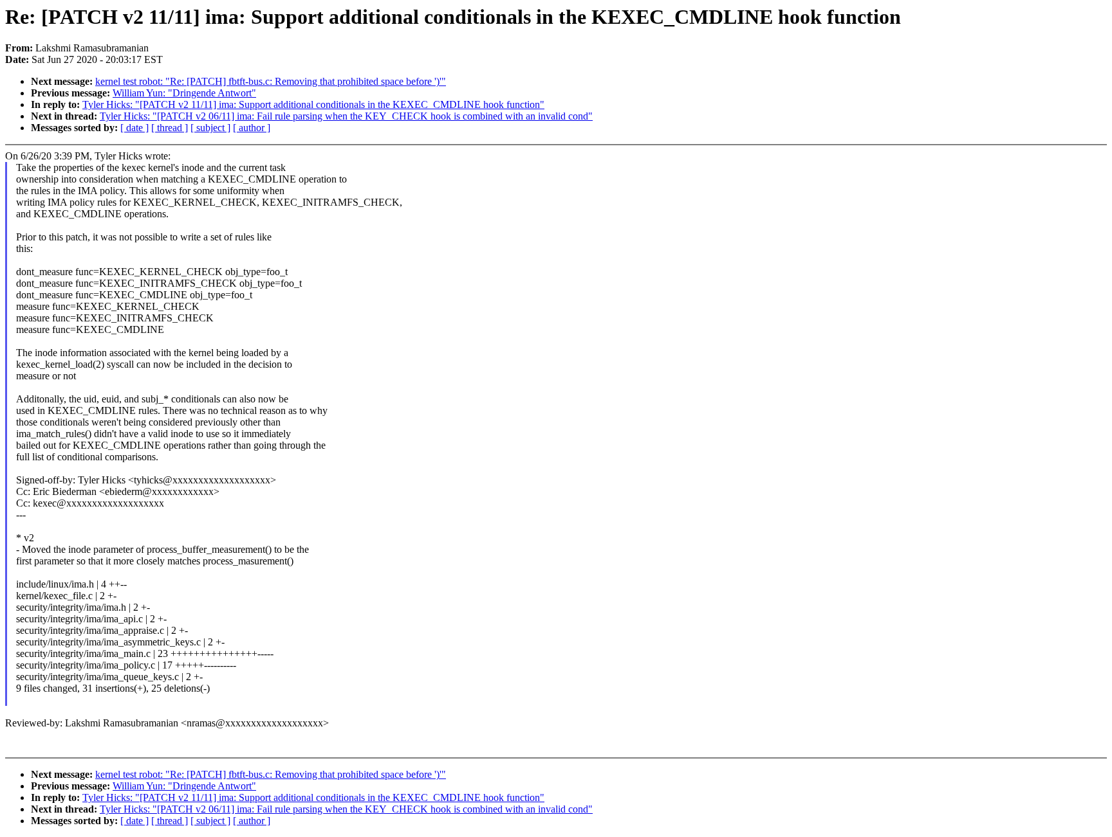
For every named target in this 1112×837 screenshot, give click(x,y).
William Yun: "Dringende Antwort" (184, 92)
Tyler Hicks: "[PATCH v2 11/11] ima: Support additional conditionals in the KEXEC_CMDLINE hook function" (313, 104)
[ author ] (251, 127)
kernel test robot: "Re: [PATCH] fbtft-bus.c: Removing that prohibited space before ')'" (270, 81)
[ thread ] (169, 127)
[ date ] (134, 127)
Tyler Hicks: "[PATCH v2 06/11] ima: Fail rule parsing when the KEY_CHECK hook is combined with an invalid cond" (346, 116)
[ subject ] (210, 127)
